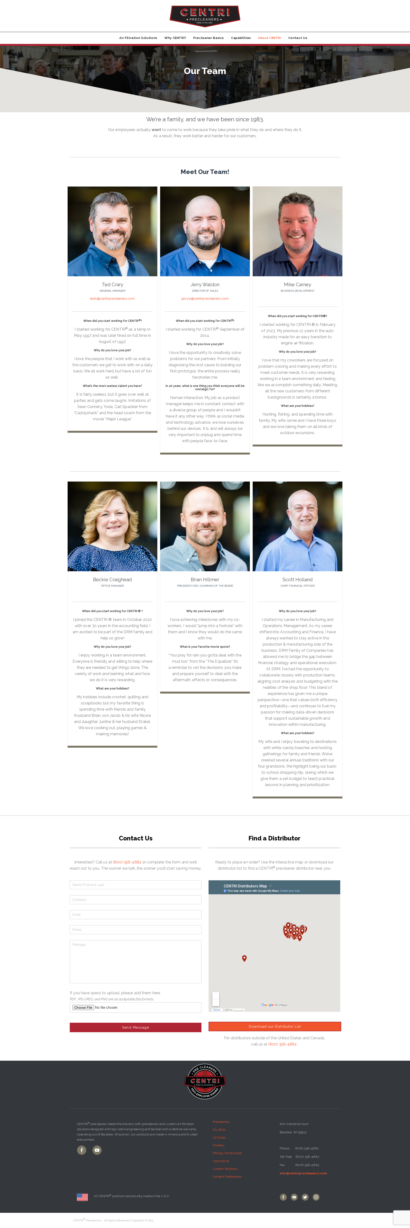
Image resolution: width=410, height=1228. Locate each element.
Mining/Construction (227, 1153)
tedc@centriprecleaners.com (112, 298)
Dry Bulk (219, 1129)
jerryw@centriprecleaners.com (205, 298)
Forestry (218, 1145)
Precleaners (221, 1122)
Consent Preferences (227, 1176)
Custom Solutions (225, 1169)
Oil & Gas (219, 1137)
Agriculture (221, 1161)
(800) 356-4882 (127, 862)
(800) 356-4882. (283, 1044)
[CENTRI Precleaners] (205, 13)
